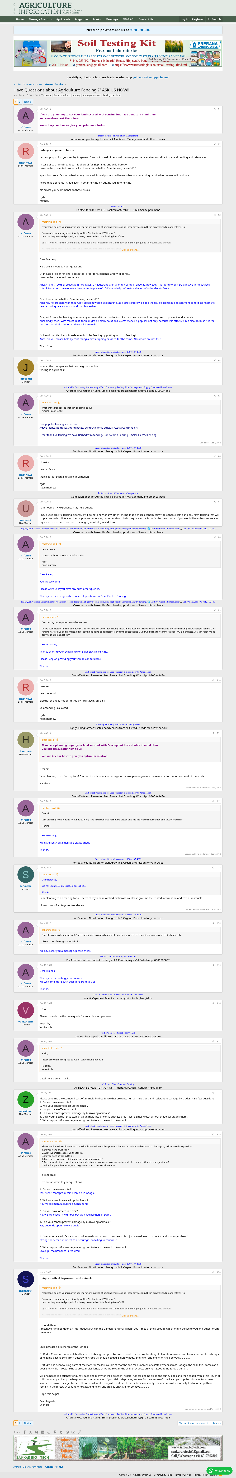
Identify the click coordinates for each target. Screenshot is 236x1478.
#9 (219, 610)
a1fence (20, 95)
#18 (219, 1092)
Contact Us (146, 19)
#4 (219, 360)
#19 (219, 1134)
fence (48, 95)
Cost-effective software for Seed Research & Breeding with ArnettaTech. (118, 672)
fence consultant (62, 95)
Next (26, 101)
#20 (219, 1272)
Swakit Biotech (118, 206)
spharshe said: (49, 929)
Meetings (112, 19)
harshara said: (49, 808)
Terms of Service (183, 1474)
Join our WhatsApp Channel (151, 77)
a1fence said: (48, 739)
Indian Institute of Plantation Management (118, 135)
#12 (219, 801)
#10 (219, 680)
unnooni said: (49, 617)
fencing (76, 95)
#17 (219, 1041)
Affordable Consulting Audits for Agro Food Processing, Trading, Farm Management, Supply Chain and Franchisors (118, 387)
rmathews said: (49, 221)
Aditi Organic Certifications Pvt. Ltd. (118, 1032)
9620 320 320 (139, 30)
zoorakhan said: (50, 1141)
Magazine (81, 19)
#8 (219, 537)
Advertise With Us (142, 1474)
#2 (219, 144)
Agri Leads (63, 19)
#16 (219, 1003)
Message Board (39, 19)
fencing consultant (91, 95)
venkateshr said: (50, 1048)
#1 (219, 108)
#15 (219, 965)
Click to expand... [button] (130, 249)
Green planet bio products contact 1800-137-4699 (118, 352)
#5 (219, 395)
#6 (219, 456)
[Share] (214, 109)
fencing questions (111, 95)
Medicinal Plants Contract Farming (118, 1084)
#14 (219, 923)
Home (20, 19)
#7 (219, 501)
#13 (219, 867)
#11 (219, 732)
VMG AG (128, 19)
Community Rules (163, 1474)
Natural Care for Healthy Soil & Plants (118, 956)
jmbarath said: (49, 402)
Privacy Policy (201, 1474)
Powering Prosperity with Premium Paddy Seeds (118, 724)
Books (97, 19)
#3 (219, 214)
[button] (51, 19)
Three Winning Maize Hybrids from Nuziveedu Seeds (118, 994)
